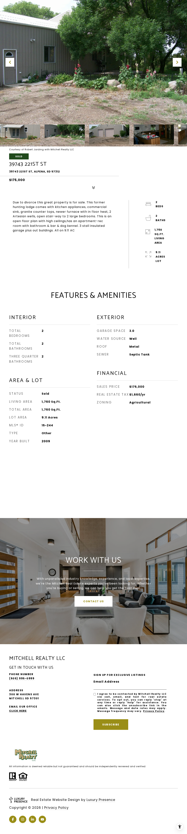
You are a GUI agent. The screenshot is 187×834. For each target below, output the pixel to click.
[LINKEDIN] (32, 819)
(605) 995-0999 (21, 678)
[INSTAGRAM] (22, 819)
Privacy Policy (153, 711)
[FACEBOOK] (12, 819)
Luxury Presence (101, 799)
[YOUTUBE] (42, 819)
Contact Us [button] (93, 601)
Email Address (106, 682)
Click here (18, 711)
